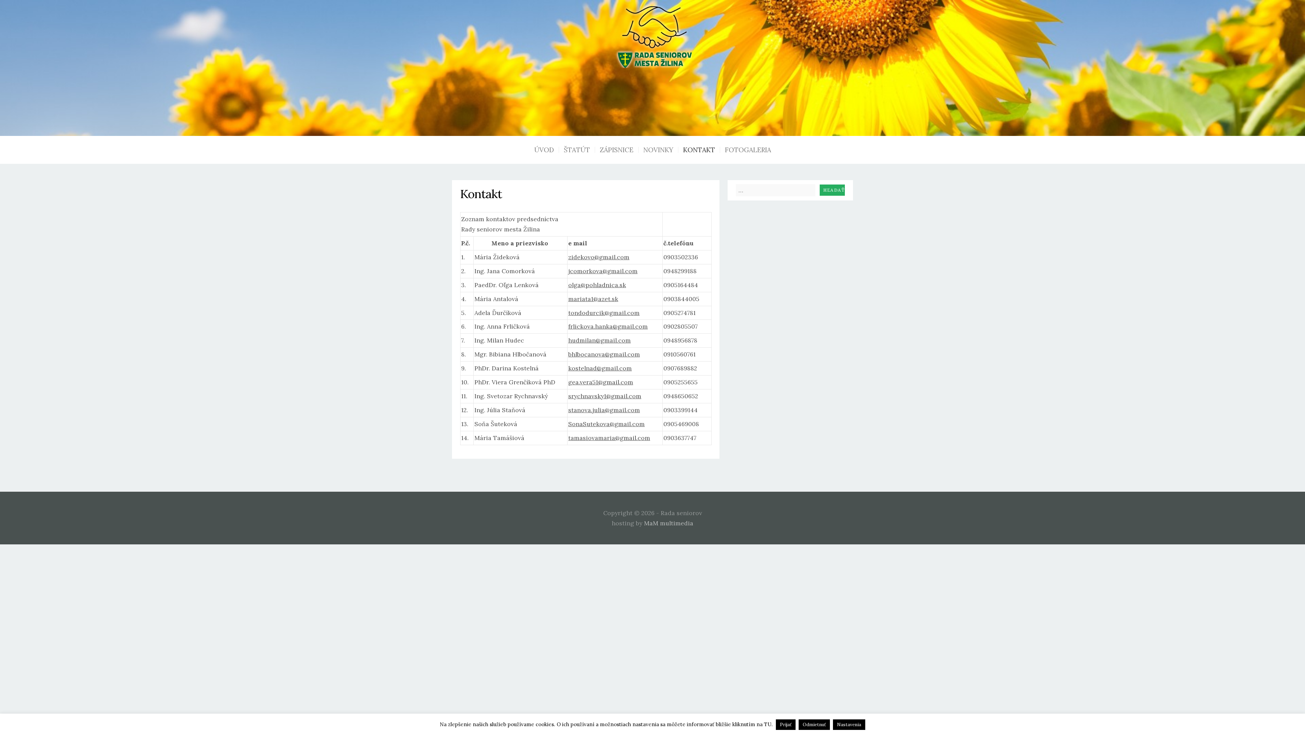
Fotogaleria (748, 150)
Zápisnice (616, 150)
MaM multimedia (668, 523)
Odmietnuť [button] (814, 725)
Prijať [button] (785, 725)
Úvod (544, 150)
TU (767, 724)
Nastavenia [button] (849, 725)
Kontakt (699, 150)
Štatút (577, 150)
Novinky (658, 150)
